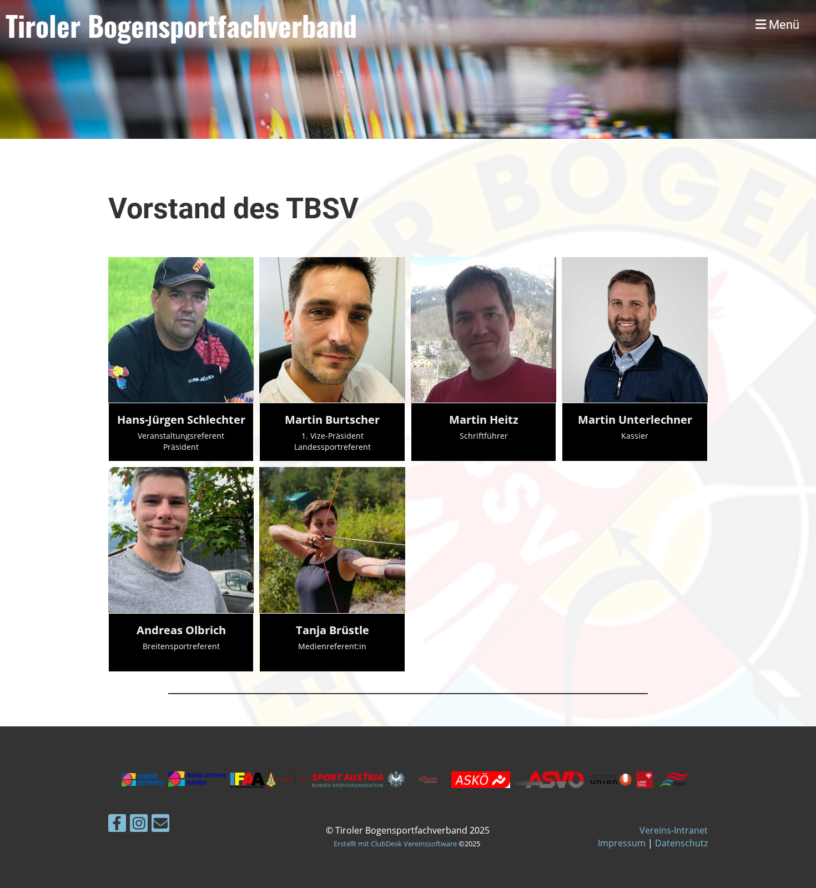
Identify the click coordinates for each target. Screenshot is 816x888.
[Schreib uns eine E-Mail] (160, 825)
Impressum (622, 843)
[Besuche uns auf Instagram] (139, 825)
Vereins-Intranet (673, 830)
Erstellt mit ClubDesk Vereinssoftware (395, 844)
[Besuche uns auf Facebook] (117, 825)
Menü (782, 25)
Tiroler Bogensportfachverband (181, 25)
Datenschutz (681, 843)
